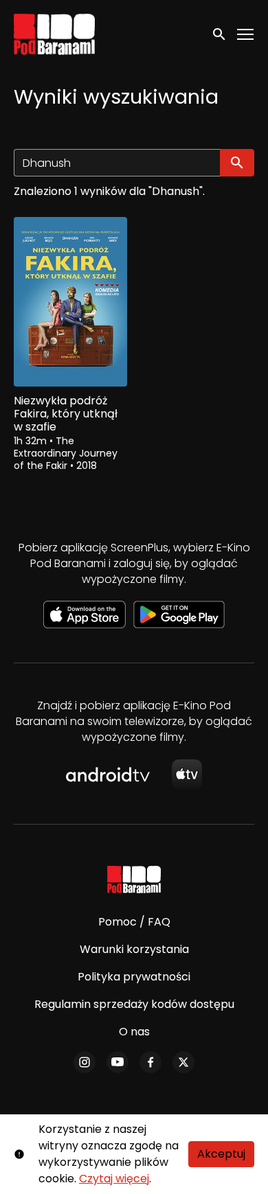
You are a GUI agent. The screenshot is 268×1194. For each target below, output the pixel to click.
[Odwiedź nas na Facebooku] (150, 1062)
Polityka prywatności (134, 977)
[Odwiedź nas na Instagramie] (85, 1062)
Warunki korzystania (134, 949)
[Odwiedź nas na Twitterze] (183, 1062)
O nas (134, 1032)
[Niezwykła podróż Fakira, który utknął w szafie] (70, 302)
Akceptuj (221, 1154)
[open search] (220, 34)
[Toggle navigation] (246, 34)
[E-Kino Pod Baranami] (134, 879)
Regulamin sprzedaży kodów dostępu (134, 1004)
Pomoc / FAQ (134, 922)
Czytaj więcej (114, 1178)
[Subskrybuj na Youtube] (118, 1062)
